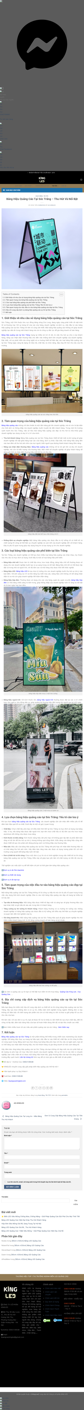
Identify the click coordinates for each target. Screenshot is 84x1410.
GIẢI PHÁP (28, 186)
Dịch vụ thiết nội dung (12, 875)
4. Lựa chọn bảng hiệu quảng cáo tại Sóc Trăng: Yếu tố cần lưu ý (28, 305)
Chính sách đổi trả (52, 1298)
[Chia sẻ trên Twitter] (40, 1088)
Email (6, 1163)
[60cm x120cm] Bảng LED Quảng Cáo (26, 1241)
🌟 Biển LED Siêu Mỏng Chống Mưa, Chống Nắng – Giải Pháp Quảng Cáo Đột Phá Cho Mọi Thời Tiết (41, 1216)
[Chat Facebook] (42, 86)
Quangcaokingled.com (17, 1081)
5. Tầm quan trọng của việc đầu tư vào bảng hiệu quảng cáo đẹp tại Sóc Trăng (33, 307)
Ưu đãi (4, 1403)
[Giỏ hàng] (81, 179)
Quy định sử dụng (52, 1302)
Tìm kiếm (5, 1197)
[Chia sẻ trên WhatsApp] (32, 1088)
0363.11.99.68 (69, 1289)
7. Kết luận (8, 312)
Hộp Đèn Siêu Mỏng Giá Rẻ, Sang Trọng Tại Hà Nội (21, 1224)
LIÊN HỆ (63, 186)
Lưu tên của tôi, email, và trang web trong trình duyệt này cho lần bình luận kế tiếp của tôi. (39, 1182)
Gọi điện (5, 1398)
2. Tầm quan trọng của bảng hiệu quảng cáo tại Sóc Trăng (25, 300)
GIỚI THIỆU (18, 186)
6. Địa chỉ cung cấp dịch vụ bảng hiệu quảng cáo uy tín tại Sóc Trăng (30, 310)
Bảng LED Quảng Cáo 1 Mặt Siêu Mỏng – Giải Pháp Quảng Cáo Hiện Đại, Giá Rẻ (32, 1231)
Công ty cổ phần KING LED (58, 1394)
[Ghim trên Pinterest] (47, 1088)
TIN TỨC (54, 186)
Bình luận (8, 1135)
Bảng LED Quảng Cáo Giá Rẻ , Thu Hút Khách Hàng (21, 1227)
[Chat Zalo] (1, 89)
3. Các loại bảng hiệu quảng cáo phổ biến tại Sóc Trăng (24, 302)
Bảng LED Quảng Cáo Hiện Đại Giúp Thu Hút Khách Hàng (24, 1220)
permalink (65, 1095)
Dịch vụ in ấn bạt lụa (11, 880)
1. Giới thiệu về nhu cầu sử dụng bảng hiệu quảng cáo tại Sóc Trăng (29, 297)
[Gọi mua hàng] (1, 1)
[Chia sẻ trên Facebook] (36, 1088)
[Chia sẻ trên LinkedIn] (51, 1088)
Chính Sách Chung (52, 1305)
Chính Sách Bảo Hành (53, 1315)
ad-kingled (52, 205)
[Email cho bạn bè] (44, 1088)
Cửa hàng (6, 1409)
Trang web (8, 1172)
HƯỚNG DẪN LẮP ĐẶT (42, 186)
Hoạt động (39, 196)
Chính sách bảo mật (53, 1288)
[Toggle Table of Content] (60, 294)
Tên (6, 1153)
